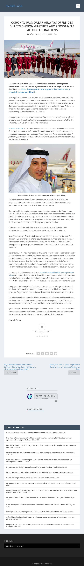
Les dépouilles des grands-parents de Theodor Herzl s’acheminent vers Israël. (35, 512)
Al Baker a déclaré (16, 128)
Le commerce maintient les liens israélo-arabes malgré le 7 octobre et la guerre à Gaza (38, 483)
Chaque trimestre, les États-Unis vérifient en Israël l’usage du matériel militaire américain (39, 453)
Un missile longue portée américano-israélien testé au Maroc (29, 478)
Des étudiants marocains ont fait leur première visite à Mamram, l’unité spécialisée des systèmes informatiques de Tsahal (39, 439)
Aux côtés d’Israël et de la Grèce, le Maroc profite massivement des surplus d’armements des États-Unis (41, 446)
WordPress (56, 560)
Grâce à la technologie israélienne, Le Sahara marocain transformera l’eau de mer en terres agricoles (40, 518)
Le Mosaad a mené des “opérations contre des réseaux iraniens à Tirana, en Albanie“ (38, 498)
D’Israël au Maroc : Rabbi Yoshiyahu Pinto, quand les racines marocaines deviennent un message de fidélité (39, 461)
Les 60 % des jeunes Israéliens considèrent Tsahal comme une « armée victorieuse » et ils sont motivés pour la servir (41, 491)
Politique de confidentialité (42, 564)
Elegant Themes (37, 560)
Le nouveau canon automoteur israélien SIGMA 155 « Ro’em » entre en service (35, 472)
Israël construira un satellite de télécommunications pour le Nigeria (31, 432)
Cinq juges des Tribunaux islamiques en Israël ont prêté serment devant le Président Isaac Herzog (40, 525)
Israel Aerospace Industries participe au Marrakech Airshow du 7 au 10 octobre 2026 (37, 505)
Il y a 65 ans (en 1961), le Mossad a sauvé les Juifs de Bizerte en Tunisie (32, 467)
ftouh (38, 34)
